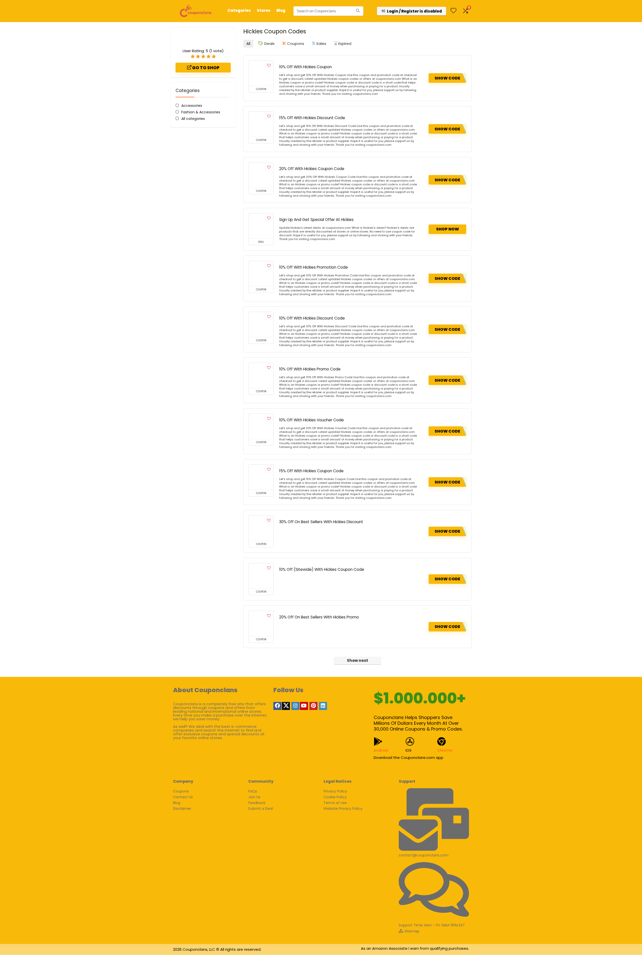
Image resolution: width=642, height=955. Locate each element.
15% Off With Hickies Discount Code (312, 117)
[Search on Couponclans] (357, 11)
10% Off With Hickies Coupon (305, 66)
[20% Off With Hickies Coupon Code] (261, 175)
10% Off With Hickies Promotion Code (313, 267)
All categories (193, 118)
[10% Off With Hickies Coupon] (261, 73)
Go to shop (205, 68)
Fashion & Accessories (200, 112)
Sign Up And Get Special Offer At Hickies (316, 219)
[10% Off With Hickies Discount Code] (261, 324)
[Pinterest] (313, 706)
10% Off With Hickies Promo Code (310, 369)
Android (381, 750)
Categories (239, 10)
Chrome (444, 750)
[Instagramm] (295, 706)
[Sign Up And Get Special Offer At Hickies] (261, 225)
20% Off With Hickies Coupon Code (311, 168)
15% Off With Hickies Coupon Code (311, 470)
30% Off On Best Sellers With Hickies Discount (321, 521)
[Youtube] (304, 706)
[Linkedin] (323, 706)
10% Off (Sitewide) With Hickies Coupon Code (321, 569)
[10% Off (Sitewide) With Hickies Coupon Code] (261, 575)
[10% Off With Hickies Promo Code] (261, 375)
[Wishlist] (453, 11)
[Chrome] (441, 741)
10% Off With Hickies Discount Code (312, 318)
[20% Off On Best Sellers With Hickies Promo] (261, 623)
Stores (263, 10)
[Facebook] (277, 706)
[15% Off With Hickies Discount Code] (261, 124)
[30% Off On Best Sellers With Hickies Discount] (261, 528)
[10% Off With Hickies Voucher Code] (261, 426)
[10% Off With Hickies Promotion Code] (261, 273)
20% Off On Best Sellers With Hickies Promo (319, 617)
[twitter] (286, 706)
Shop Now (447, 229)
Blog (280, 10)
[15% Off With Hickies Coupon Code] (261, 477)
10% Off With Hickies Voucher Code (311, 420)
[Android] (378, 741)
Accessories (191, 105)
